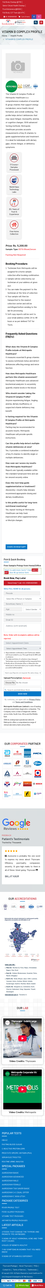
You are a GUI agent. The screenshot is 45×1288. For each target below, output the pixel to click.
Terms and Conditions (24, 702)
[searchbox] (22, 689)
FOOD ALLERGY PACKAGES (13, 1212)
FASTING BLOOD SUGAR (12, 1144)
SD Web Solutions (27, 1277)
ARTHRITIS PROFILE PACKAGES (15, 1220)
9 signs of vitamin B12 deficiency (17, 1256)
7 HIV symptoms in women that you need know (21, 1250)
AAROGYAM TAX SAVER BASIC (16, 1188)
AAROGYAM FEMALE (11, 1184)
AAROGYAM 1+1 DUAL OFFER (15, 1192)
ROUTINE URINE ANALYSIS (13, 1161)
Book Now (38, 1285)
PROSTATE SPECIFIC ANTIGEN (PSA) (17, 1153)
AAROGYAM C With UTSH (13, 1196)
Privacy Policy (34, 699)
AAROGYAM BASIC (10, 1173)
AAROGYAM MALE (10, 1180)
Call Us (9, 1285)
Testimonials (32, 1270)
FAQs (36, 1266)
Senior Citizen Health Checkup (14, 6)
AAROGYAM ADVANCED (13, 1177)
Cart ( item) (25, 17)
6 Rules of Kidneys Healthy (14, 1245)
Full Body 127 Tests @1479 (13, 13)
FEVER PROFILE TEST (10, 1207)
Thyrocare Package (10, 1266)
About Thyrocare (25, 1266)
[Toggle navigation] (36, 22)
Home (4, 36)
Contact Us (7, 1270)
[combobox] (22, 689)
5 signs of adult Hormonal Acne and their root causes (22, 1239)
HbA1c (5, 1140)
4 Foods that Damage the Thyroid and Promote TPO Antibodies (20, 1233)
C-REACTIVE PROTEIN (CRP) (13, 1149)
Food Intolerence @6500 (12, 9)
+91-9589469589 (11, 17)
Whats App (24, 1285)
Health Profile (16, 36)
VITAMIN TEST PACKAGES (12, 1216)
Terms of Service (19, 1270)
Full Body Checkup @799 (12, 2)
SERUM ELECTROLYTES (11, 1157)
